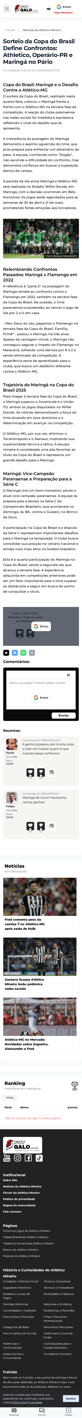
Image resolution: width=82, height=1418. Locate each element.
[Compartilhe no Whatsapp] (23, 653)
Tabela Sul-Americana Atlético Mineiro (28, 1243)
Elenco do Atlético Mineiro (20, 1249)
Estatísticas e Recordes (59, 1310)
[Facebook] (28, 1158)
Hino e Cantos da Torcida (19, 1333)
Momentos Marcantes (58, 1327)
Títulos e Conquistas (57, 1281)
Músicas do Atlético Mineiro (21, 1256)
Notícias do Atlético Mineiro (22, 1186)
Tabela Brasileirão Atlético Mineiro (25, 1237)
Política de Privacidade (26, 1402)
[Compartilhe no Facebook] (15, 653)
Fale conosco (12, 1211)
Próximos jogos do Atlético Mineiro (26, 1231)
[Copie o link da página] (32, 653)
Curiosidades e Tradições (19, 1310)
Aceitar (71, 1398)
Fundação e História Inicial (20, 1281)
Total (10, 1097)
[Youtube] (7, 1158)
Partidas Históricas (15, 1304)
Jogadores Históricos (17, 1287)
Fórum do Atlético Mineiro (21, 1192)
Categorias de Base (16, 1327)
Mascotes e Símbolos (58, 1304)
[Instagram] (17, 1158)
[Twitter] (39, 1158)
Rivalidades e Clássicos (59, 1294)
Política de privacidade (19, 1199)
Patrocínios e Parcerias (18, 1317)
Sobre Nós (10, 1180)
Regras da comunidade (19, 1205)
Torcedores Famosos (57, 1354)
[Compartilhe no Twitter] (6, 653)
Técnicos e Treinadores (59, 1287)
